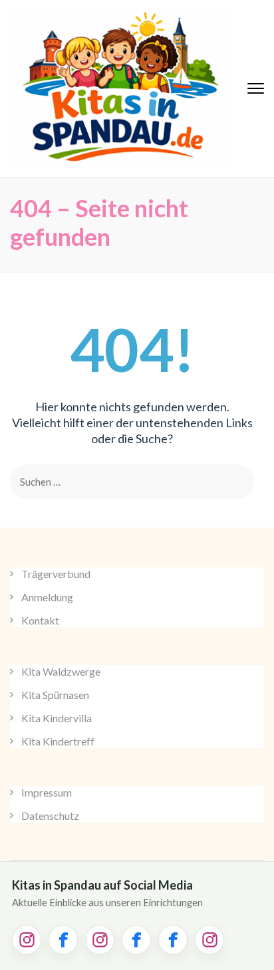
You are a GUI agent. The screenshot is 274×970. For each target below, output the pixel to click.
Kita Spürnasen (55, 694)
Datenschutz (50, 815)
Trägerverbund (55, 573)
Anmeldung (47, 597)
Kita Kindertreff (57, 741)
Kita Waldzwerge (60, 671)
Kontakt (40, 620)
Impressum (46, 792)
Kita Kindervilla (56, 718)
